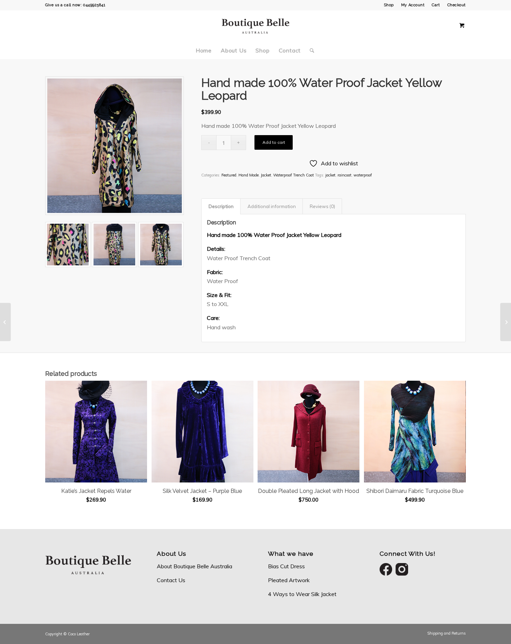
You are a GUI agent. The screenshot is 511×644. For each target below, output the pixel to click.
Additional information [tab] (272, 206)
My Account (413, 5)
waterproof (363, 175)
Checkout (456, 5)
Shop (389, 5)
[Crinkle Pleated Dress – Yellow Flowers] (5, 322)
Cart (436, 5)
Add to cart (273, 142)
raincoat (344, 175)
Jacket (266, 175)
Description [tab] (221, 206)
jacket (330, 175)
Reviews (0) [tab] (322, 206)
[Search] (310, 50)
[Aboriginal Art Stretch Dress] (505, 322)
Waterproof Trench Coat (293, 175)
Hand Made (248, 175)
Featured (228, 175)
